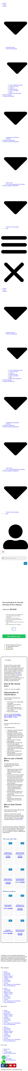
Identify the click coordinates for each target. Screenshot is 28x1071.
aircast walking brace (9, 831)
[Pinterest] (14, 1065)
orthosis (15, 826)
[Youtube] (10, 1065)
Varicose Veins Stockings (12, 227)
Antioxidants (7, 973)
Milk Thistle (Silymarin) (15, 93)
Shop (4, 4)
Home (4, 3)
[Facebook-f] (3, 1065)
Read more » (8, 886)
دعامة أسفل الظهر (22, 831)
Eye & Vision (7, 981)
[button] (14, 258)
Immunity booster (10, 47)
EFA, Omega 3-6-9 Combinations (12, 984)
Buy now (13, 640)
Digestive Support (8, 976)
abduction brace (22, 826)
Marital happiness (7, 94)
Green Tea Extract (13, 86)
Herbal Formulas (13, 89)
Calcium (6, 983)
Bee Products (7, 980)
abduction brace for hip (7, 827)
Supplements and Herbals (12, 137)
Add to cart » (14, 632)
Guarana (11, 87)
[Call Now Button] (3, 1062)
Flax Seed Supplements (9, 985)
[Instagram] (7, 1065)
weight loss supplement (9, 140)
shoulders (18, 673)
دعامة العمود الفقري (6, 832)
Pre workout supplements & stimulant (15, 184)
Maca (10, 92)
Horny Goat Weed (13, 90)
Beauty (5, 971)
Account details (8, 1052)
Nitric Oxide (9, 183)
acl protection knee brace (11, 828)
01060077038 (18, 819)
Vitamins (8, 138)
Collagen (6, 978)
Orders (5, 1050)
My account (7, 1049)
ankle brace (16, 831)
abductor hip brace (15, 827)
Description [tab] (8, 660)
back (8, 744)
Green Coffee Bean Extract (16, 85)
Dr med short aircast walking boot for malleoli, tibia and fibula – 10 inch (12, 716)
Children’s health (8, 977)
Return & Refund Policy (10, 1053)
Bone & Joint (7, 974)
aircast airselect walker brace (10, 830)
